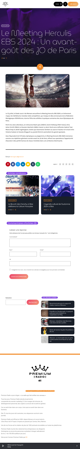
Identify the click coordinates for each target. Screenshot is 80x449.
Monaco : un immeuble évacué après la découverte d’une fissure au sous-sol (61, 339)
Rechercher (8, 298)
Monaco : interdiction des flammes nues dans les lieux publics (60, 322)
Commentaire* (13, 237)
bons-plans (5, 25)
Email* (42, 250)
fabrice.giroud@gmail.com (17, 156)
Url (10, 259)
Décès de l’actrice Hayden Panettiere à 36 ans (61, 331)
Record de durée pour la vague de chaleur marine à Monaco (60, 304)
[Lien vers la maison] (5, 4)
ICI (26, 437)
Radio (73, 4)
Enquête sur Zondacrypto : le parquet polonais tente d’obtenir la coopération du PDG (61, 313)
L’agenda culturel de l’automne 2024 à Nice (57, 205)
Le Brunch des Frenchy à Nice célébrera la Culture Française (20, 205)
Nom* (10, 250)
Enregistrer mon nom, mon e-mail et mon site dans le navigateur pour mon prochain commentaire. (38, 270)
